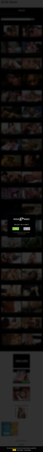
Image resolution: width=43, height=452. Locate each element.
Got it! (14, 450)
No (26, 228)
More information (20, 450)
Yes (16, 228)
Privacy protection (27, 450)
